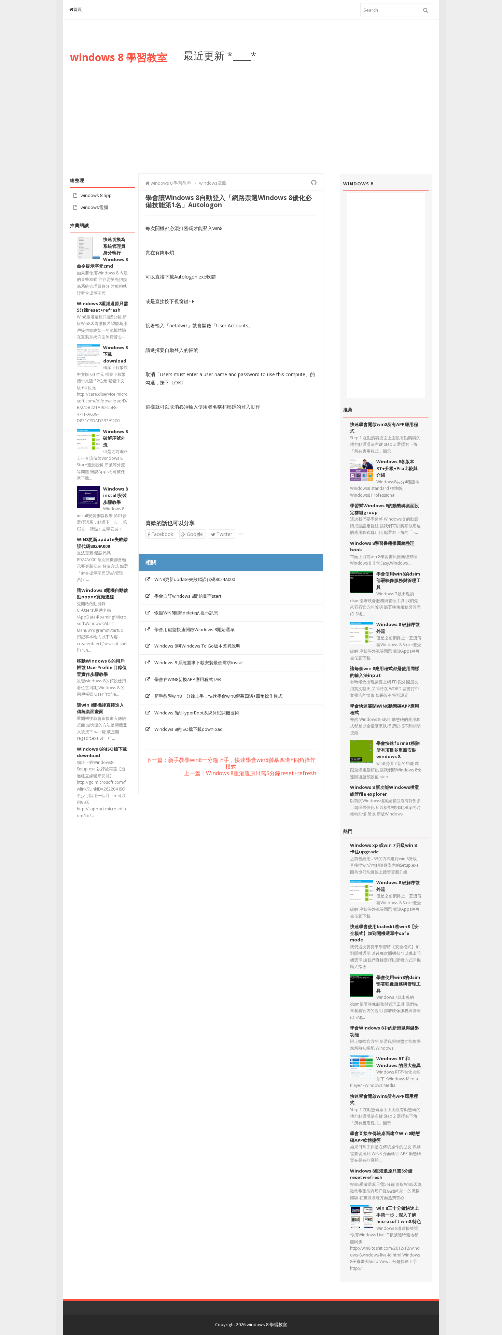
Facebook (161, 534)
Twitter (223, 534)
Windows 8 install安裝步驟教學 (115, 495)
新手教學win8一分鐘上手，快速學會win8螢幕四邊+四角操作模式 (218, 696)
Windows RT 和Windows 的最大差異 (398, 1061)
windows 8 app (96, 195)
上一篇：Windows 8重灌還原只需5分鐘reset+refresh (250, 773)
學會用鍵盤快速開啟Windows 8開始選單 (194, 629)
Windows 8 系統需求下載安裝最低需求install (198, 662)
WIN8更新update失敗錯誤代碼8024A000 (194, 579)
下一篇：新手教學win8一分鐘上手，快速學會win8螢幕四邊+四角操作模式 (231, 763)
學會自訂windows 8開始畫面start (187, 596)
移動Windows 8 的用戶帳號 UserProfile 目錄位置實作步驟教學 (102, 667)
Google (194, 534)
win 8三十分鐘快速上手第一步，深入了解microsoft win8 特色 (398, 1214)
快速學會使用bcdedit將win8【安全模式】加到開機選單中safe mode (384, 933)
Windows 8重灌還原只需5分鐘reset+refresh (102, 306)
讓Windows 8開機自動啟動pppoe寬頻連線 (102, 593)
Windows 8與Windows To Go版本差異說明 (197, 646)
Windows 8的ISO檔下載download (188, 729)
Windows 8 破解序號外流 (115, 438)
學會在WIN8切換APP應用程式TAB (187, 679)
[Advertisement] (307, 112)
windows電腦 (94, 207)
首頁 (77, 9)
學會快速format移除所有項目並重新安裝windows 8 (398, 749)
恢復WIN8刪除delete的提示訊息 (186, 613)
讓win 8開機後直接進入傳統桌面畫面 (100, 708)
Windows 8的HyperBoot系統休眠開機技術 (196, 713)
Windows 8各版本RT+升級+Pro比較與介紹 (397, 468)
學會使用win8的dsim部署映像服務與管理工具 (398, 580)
